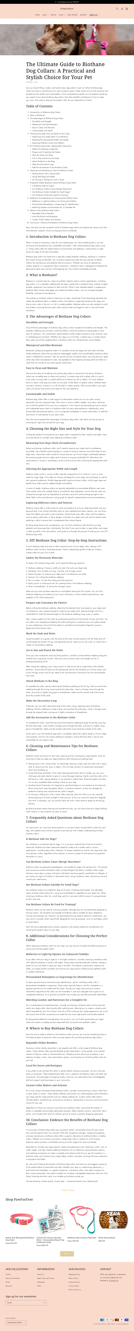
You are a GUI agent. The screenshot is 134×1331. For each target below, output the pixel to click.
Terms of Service (75, 1290)
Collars (8, 1274)
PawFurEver (102, 1324)
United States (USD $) (14, 1322)
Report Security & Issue (45, 1278)
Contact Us (113, 1280)
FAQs (39, 1286)
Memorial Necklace (13, 1278)
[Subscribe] (43, 1302)
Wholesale (41, 1282)
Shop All (9, 1286)
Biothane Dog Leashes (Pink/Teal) (82, 1238)
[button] (45, 15)
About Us (40, 1274)
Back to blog (68, 1190)
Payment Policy (74, 1282)
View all (67, 1253)
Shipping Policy (74, 1274)
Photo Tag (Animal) (106, 1238)
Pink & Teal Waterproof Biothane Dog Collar (20, 1239)
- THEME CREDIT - (111, 1324)
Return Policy (73, 1278)
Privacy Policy (74, 1286)
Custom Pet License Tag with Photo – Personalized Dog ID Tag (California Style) (50, 1240)
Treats (8, 1282)
